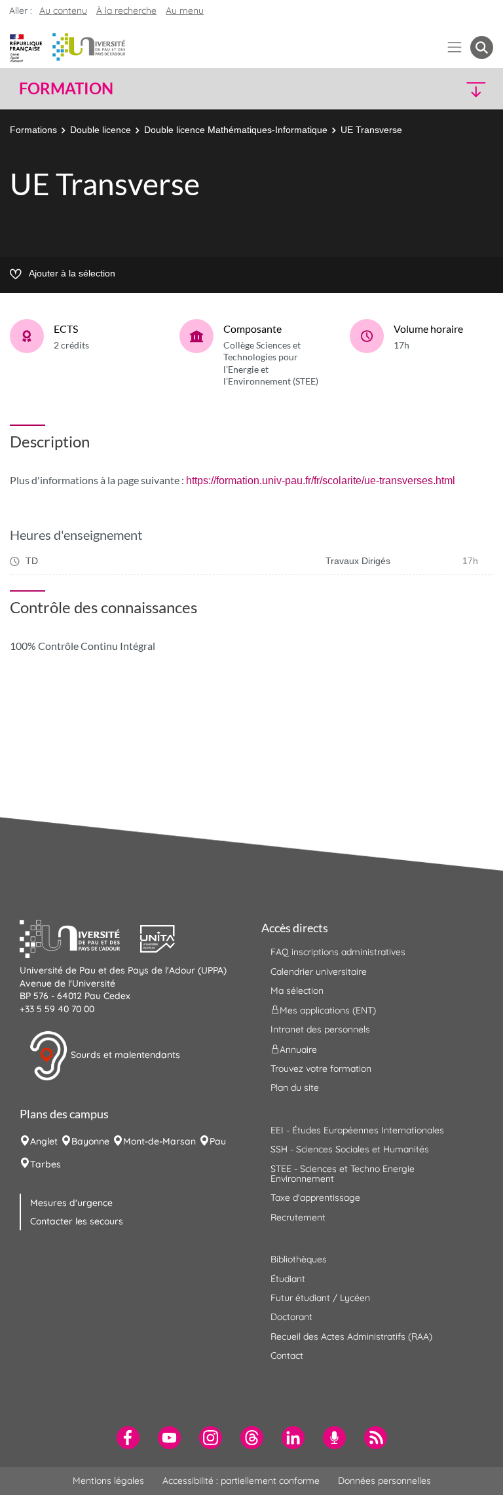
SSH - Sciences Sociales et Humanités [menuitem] (349, 1149)
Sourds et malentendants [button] (124, 1055)
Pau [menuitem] (218, 1141)
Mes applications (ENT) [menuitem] (328, 1010)
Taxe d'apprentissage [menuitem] (315, 1197)
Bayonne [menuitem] (90, 1141)
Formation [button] (66, 88)
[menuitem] (128, 1438)
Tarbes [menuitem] (45, 1164)
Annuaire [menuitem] (298, 1049)
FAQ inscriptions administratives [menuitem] (337, 952)
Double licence (100, 129)
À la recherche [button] (126, 10)
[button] (436, 88)
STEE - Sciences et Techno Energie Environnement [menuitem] (342, 1173)
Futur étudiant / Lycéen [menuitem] (320, 1298)
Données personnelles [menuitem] (384, 1480)
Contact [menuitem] (286, 1355)
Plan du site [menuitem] (294, 1087)
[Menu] (454, 47)
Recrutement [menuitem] (298, 1217)
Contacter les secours (76, 1221)
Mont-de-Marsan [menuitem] (159, 1141)
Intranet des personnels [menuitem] (320, 1029)
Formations (33, 129)
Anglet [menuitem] (44, 1141)
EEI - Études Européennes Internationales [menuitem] (357, 1130)
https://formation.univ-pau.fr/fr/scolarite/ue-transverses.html (320, 480)
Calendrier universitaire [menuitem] (318, 971)
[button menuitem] (481, 47)
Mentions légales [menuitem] (108, 1480)
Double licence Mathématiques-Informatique (235, 129)
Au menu (185, 10)
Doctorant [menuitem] (291, 1317)
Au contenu (63, 10)
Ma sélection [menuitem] (297, 990)
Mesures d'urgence (71, 1203)
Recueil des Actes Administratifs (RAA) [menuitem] (351, 1336)
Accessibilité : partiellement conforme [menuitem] (241, 1480)
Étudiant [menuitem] (287, 1279)
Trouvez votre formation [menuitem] (320, 1068)
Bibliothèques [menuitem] (298, 1259)
